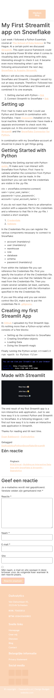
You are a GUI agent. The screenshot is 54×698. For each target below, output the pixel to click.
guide (4, 166)
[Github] (25, 673)
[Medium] (18, 673)
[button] (17, 14)
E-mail (5, 544)
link (42, 95)
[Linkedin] (18, 682)
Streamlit (6, 49)
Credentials (13, 220)
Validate (11, 223)
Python (19, 445)
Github (8, 322)
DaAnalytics (8, 445)
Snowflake (29, 445)
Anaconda (27, 117)
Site (3, 556)
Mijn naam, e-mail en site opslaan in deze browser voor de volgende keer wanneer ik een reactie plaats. (24, 572)
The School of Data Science (27, 42)
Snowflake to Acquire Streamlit (18, 70)
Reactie (6, 496)
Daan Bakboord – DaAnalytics (17, 436)
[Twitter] (12, 673)
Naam (5, 533)
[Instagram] (25, 682)
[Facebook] (12, 682)
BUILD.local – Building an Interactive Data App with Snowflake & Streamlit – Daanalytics (30, 467)
